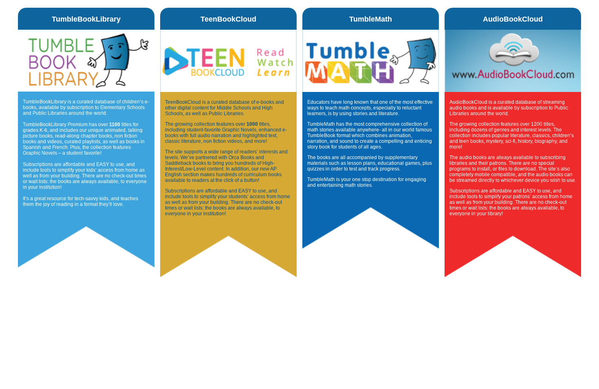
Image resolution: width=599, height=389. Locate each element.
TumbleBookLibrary (86, 19)
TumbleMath (370, 19)
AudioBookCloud (513, 19)
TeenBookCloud (228, 19)
